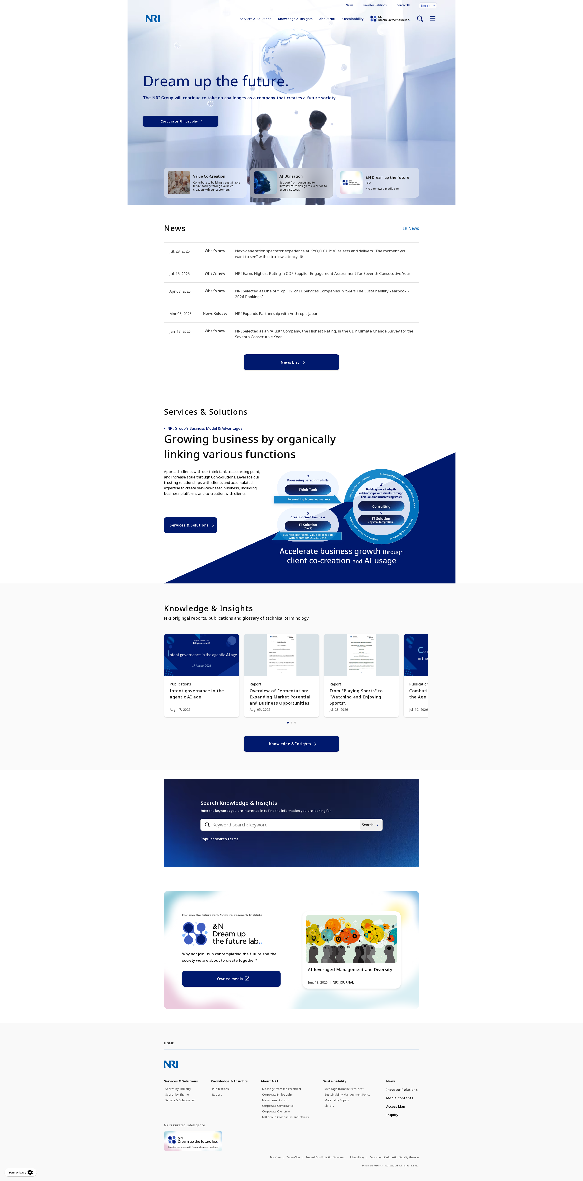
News (349, 5)
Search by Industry (178, 1089)
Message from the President (281, 1089)
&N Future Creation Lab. (390, 18)
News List (290, 362)
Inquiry (392, 1115)
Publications (220, 1089)
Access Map (395, 1106)
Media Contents (399, 1098)
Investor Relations (375, 5)
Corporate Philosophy (179, 121)
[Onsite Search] (420, 18)
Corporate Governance (278, 1106)
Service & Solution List (180, 1100)
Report (217, 1095)
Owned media (230, 978)
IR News (411, 228)
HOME (169, 1043)
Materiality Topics (337, 1100)
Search (367, 824)
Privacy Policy (357, 1157)
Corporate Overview (276, 1111)
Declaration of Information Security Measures (394, 1157)
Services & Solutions (255, 19)
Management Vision (275, 1100)
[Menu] (432, 18)
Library (329, 1106)
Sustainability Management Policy (347, 1095)
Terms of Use (293, 1157)
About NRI (327, 19)
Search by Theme (177, 1095)
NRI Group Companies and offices (285, 1117)
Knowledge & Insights (295, 19)
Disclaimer (275, 1157)
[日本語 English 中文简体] (428, 5)
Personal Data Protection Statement (325, 1157)
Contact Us (403, 5)
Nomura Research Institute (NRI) (153, 18)
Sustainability (352, 19)
